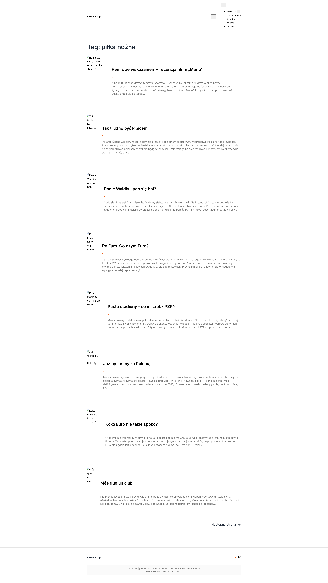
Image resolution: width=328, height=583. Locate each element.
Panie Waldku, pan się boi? (130, 188)
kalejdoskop (94, 16)
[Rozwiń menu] (213, 16)
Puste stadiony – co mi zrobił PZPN (142, 306)
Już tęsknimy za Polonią (126, 363)
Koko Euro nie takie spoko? (131, 424)
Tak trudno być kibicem (125, 128)
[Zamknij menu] (223, 5)
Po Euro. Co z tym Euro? (125, 246)
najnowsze (231, 11)
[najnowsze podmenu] (238, 11)
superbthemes (193, 568)
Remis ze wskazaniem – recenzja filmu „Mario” (157, 69)
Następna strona (226, 524)
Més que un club (116, 483)
